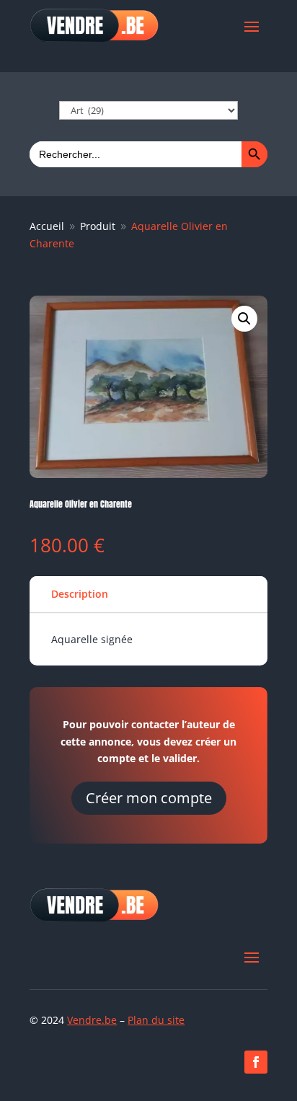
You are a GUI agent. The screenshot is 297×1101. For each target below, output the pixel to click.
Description (79, 594)
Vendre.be (92, 1020)
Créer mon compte (149, 798)
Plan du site (156, 1020)
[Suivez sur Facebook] (255, 1062)
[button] (244, 319)
